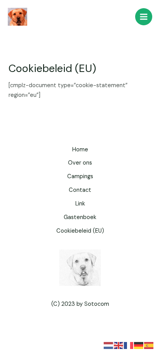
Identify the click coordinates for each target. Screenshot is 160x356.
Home (80, 149)
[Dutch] (109, 345)
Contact (80, 190)
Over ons (80, 163)
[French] (129, 345)
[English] (119, 345)
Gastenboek (80, 217)
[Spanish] (149, 345)
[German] (139, 345)
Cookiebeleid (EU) (80, 231)
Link (80, 203)
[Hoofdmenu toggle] (143, 16)
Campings (80, 176)
